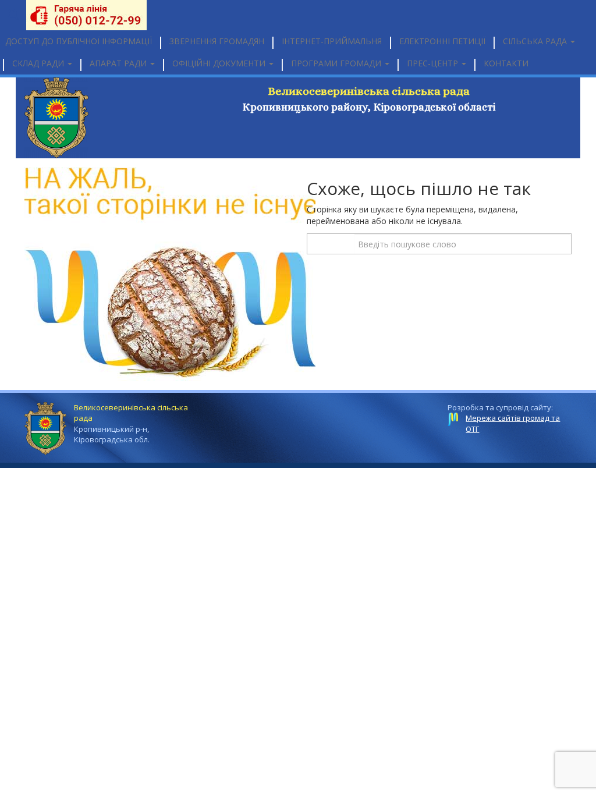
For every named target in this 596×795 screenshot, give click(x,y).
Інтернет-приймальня (332, 41)
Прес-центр (433, 63)
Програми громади (337, 63)
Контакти (506, 63)
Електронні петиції (442, 41)
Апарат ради (119, 63)
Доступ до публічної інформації (78, 41)
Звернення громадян (216, 41)
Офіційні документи (220, 63)
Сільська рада (536, 41)
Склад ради (39, 63)
